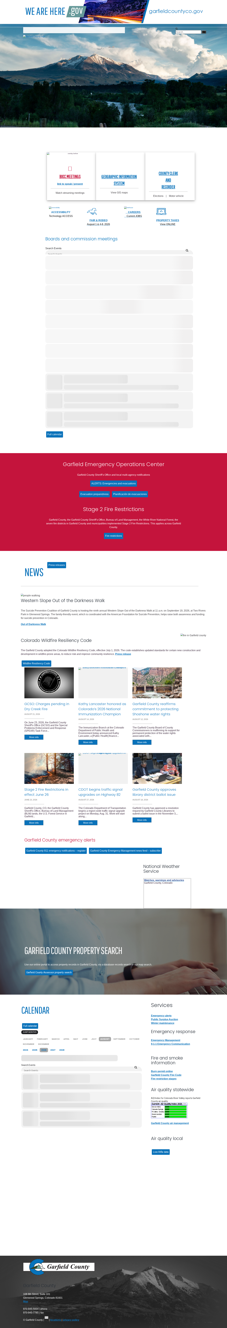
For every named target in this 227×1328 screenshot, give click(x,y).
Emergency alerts (161, 1015)
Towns (62, 30)
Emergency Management (165, 1040)
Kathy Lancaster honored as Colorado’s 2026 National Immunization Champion (102, 709)
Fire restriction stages (164, 1078)
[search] (177, 28)
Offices (47, 30)
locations (56, 1320)
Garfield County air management (170, 1123)
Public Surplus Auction (164, 1019)
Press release (123, 654)
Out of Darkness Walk (33, 624)
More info (34, 737)
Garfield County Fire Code (166, 1075)
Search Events (53, 248)
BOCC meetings (70, 176)
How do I (30, 30)
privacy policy (71, 1320)
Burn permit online (162, 1071)
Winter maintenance (162, 1023)
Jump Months (29, 1032)
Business (78, 30)
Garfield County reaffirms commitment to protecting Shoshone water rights (155, 709)
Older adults (98, 30)
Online (116, 30)
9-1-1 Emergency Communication (170, 1044)
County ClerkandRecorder (168, 180)
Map (25, 1301)
